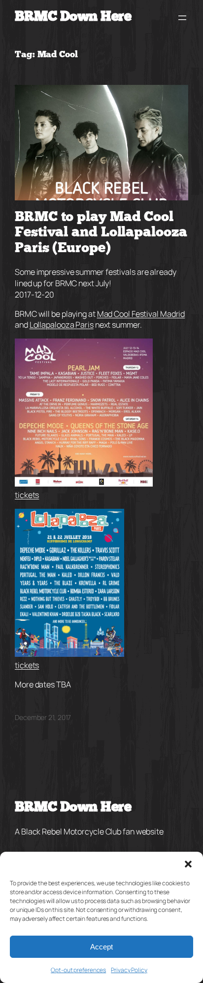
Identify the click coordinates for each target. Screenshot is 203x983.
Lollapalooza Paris (62, 324)
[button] (188, 864)
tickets (27, 495)
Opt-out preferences (78, 970)
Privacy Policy (129, 970)
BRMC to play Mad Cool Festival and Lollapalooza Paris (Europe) (101, 233)
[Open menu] (182, 18)
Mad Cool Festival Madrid (141, 313)
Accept (101, 947)
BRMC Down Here (73, 17)
